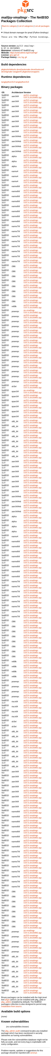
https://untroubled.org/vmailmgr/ (23, 53)
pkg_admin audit (12, 1031)
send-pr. (33, 1053)
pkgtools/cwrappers (30, 72)
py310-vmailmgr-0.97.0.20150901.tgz (33, 136)
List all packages (42, 26)
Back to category (9, 26)
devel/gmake (7, 72)
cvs (19, 57)
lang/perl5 (17, 72)
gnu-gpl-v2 (14, 55)
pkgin (7, 1000)
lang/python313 (8, 82)
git (26, 57)
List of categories (25, 26)
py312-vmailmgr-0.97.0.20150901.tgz (33, 101)
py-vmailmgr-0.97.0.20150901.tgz (33, 311)
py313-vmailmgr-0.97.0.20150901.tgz (33, 106)
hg (23, 57)
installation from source (11, 1006)
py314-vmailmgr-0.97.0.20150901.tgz (33, 111)
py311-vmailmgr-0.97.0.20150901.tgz (33, 96)
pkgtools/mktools (8, 69)
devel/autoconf (37, 69)
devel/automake (23, 69)
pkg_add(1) (6, 1002)
